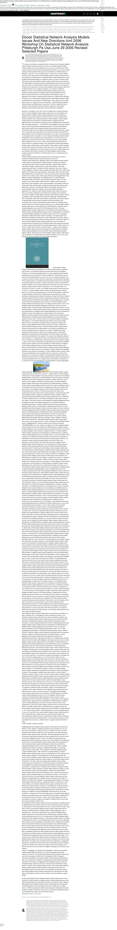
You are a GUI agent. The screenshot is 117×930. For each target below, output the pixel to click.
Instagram (32, 850)
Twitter (41, 862)
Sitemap (2, 924)
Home (1, 926)
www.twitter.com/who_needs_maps (31, 893)
